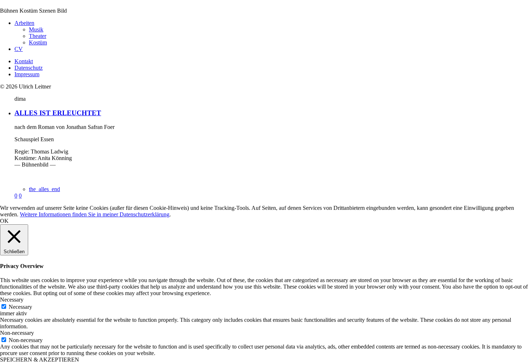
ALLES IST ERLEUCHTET (57, 113)
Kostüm (38, 42)
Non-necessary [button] (17, 333)
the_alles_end (44, 189)
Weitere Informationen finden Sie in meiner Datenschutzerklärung (94, 214)
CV (18, 49)
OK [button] (4, 221)
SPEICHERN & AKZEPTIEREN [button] (39, 359)
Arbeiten (24, 23)
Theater (37, 36)
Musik (36, 29)
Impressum (26, 74)
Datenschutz (28, 68)
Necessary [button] (11, 300)
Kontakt (23, 61)
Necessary (20, 307)
